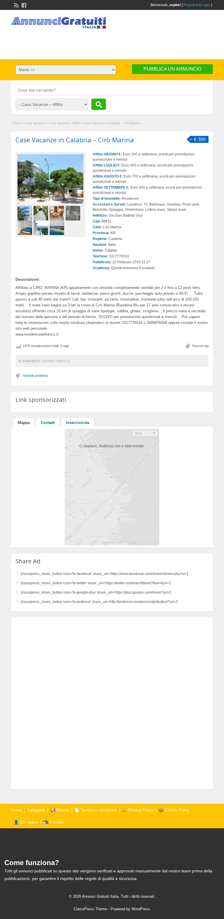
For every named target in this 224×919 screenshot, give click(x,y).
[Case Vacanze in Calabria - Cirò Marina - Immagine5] (26, 227)
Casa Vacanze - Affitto (64, 123)
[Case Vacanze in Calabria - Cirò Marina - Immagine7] (58, 227)
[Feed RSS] (15, 4)
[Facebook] (23, 4)
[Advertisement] (112, 41)
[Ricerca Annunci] (98, 104)
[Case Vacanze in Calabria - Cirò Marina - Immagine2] (42, 213)
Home (17, 123)
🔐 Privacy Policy (137, 810)
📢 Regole (59, 810)
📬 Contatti (53, 822)
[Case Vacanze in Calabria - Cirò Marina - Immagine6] (42, 227)
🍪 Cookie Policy (173, 810)
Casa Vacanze (34, 123)
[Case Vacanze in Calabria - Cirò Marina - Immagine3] (58, 213)
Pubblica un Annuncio (172, 68)
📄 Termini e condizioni (95, 810)
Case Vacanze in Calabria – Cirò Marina (74, 139)
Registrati (191, 5)
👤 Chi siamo (26, 822)
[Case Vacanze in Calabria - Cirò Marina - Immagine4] (74, 213)
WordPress (141, 909)
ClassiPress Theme (90, 909)
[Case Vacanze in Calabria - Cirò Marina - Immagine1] (26, 213)
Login (205, 5)
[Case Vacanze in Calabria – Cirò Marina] (50, 179)
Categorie (36, 810)
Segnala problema (35, 375)
